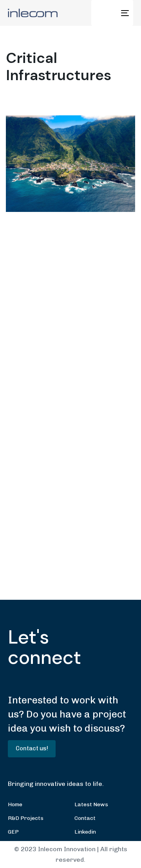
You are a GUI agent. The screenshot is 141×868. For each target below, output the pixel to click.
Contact (85, 818)
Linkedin (85, 832)
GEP (13, 832)
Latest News (91, 804)
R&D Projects (25, 818)
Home (15, 804)
